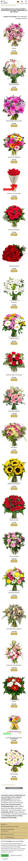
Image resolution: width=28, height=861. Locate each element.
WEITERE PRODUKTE (14, 788)
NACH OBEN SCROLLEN (8, 785)
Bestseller (14, 16)
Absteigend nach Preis (21, 18)
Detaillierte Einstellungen (16, 855)
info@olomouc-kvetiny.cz (8, 834)
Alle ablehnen (5, 859)
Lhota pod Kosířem (11, 5)
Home (2, 5)
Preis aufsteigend (22, 16)
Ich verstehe (5, 855)
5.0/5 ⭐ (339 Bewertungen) (7, 837)
